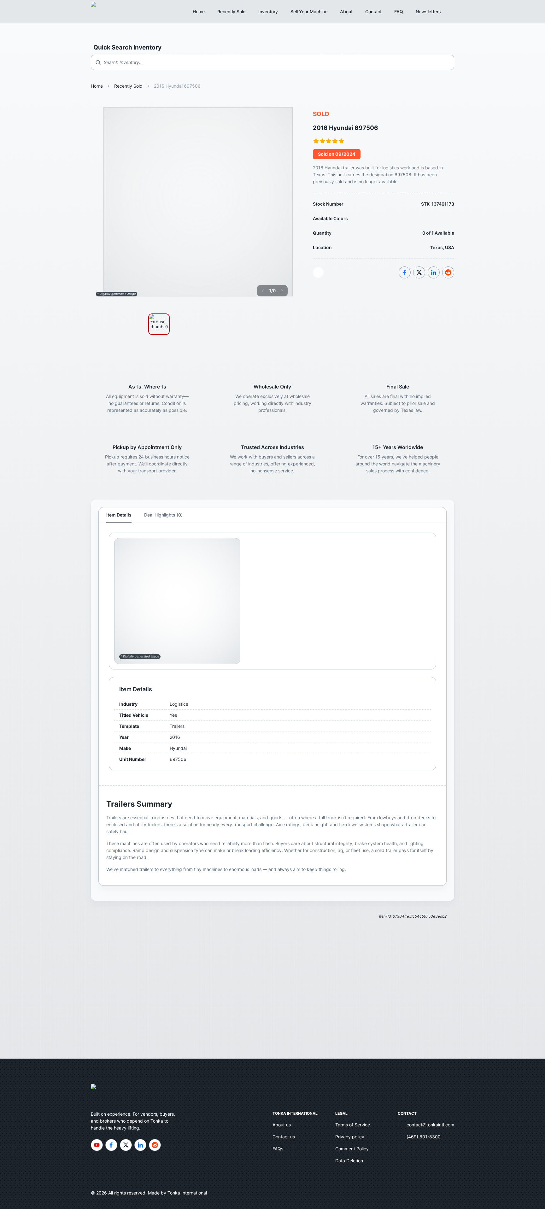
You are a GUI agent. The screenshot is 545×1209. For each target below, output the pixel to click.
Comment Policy (352, 1148)
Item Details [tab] (119, 514)
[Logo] (100, 11)
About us (281, 1124)
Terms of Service (352, 1124)
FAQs (277, 1148)
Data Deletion (349, 1160)
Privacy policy (349, 1136)
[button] (432, 11)
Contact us (283, 1136)
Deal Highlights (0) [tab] (163, 514)
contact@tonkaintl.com (430, 1124)
